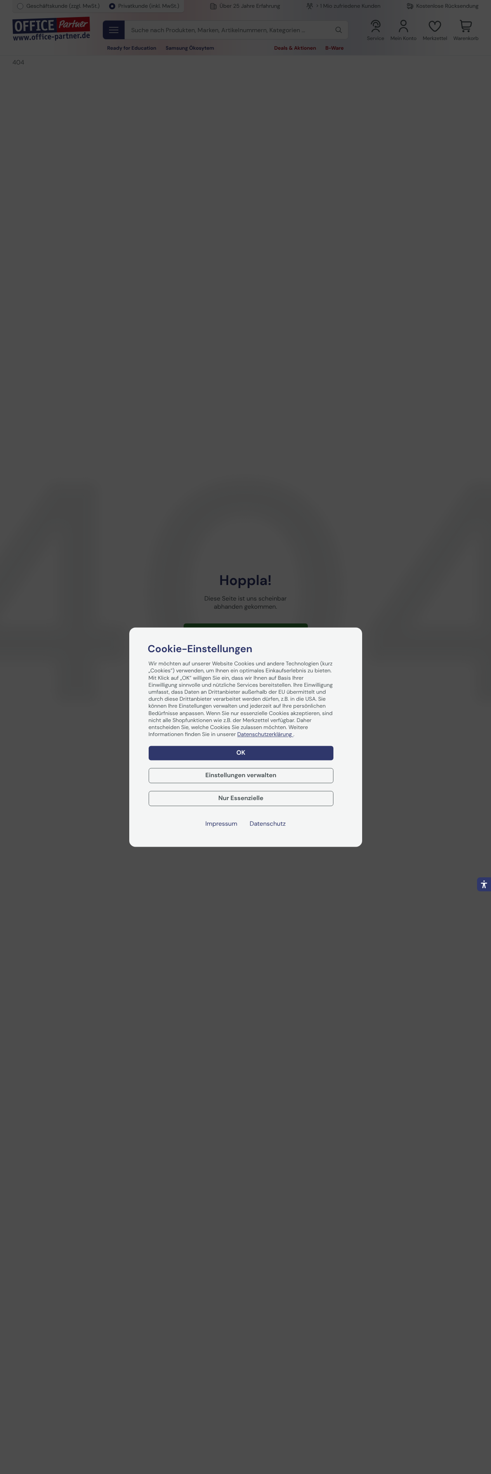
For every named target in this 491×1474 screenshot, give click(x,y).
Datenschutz (268, 824)
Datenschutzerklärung (265, 734)
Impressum (221, 824)
